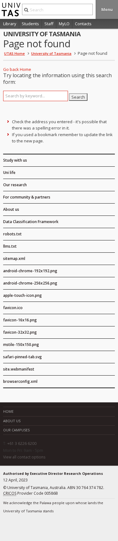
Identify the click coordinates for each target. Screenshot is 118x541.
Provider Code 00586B (30, 493)
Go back (11, 69)
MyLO (64, 23)
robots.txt (12, 234)
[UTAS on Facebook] (7, 525)
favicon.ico (13, 307)
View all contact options (24, 457)
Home (25, 69)
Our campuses (16, 430)
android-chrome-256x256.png (30, 283)
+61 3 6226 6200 (22, 443)
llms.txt (10, 246)
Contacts (83, 23)
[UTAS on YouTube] (49, 525)
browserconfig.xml (20, 381)
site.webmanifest (18, 369)
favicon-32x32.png (20, 332)
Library (9, 23)
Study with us (15, 160)
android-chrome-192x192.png (30, 270)
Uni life (9, 172)
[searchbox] (35, 96)
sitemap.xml (14, 258)
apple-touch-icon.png (22, 295)
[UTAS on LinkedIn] (18, 525)
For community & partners (26, 197)
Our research (15, 184)
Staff (48, 23)
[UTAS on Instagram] (28, 525)
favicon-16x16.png (20, 320)
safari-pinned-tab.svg (22, 357)
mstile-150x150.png (21, 344)
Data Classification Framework (31, 221)
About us (11, 209)
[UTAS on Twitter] (38, 525)
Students (30, 23)
